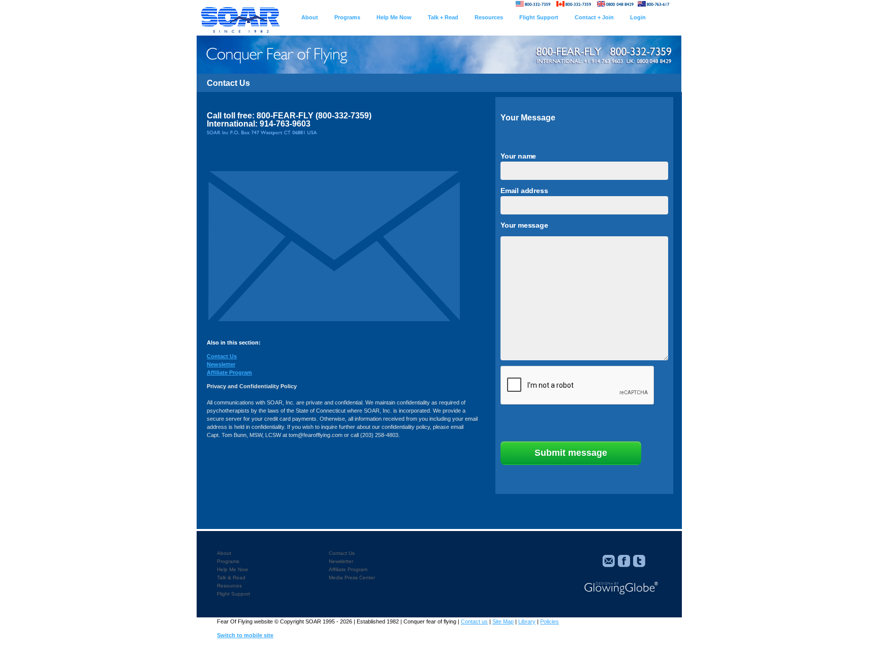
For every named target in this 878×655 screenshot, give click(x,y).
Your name (518, 156)
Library (527, 621)
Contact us (474, 621)
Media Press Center (352, 577)
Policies (549, 621)
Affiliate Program (229, 372)
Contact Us (222, 356)
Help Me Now (232, 569)
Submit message (571, 453)
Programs (228, 561)
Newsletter (221, 364)
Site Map (503, 621)
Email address (524, 190)
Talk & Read (231, 577)
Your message (524, 225)
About (224, 553)
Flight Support (233, 594)
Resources (229, 585)
